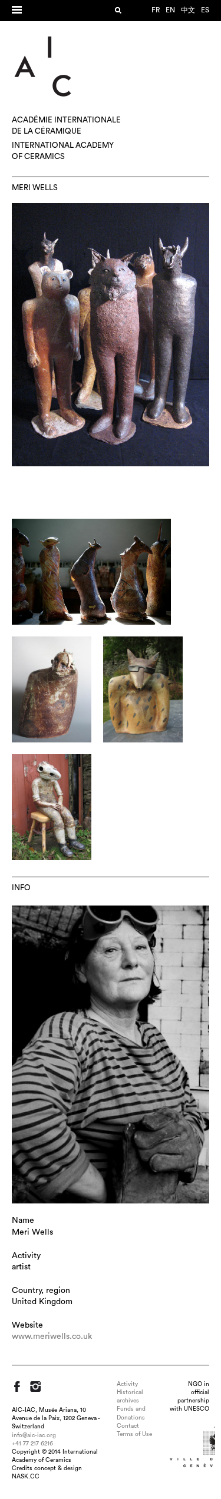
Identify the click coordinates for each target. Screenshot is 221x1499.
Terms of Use (134, 1434)
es (205, 10)
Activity (127, 1384)
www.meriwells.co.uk (52, 1336)
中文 (188, 10)
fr (155, 10)
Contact (128, 1426)
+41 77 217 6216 (32, 1444)
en (170, 10)
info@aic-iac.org (34, 1435)
